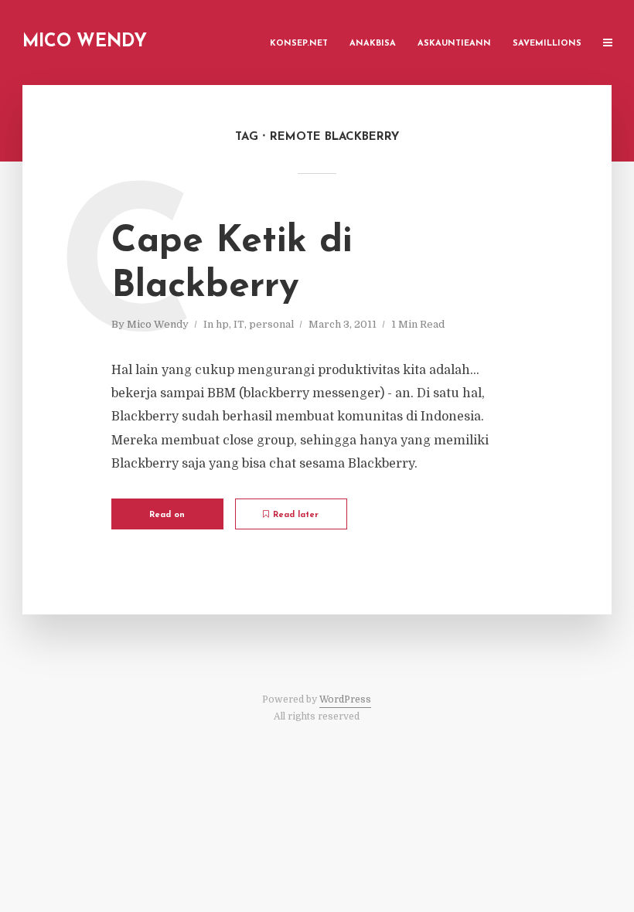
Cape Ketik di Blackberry (232, 264)
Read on (167, 515)
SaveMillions (547, 43)
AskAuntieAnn (454, 43)
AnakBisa (372, 43)
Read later (296, 515)
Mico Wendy (84, 42)
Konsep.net (299, 43)
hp (222, 324)
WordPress (345, 699)
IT (238, 324)
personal (271, 324)
